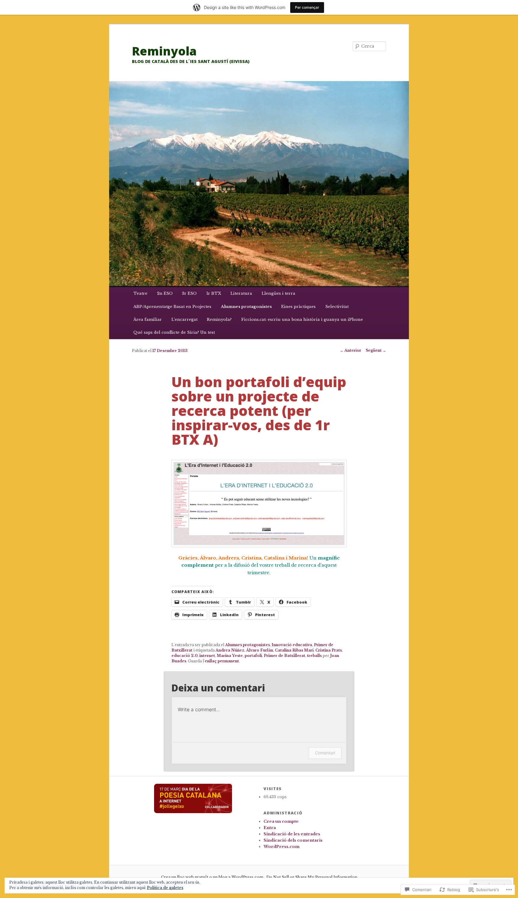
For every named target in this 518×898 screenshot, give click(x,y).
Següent (376, 350)
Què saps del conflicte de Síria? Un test (174, 332)
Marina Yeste (230, 655)
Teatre (140, 293)
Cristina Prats (328, 650)
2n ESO (165, 293)
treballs (314, 655)
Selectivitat (337, 306)
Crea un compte (281, 821)
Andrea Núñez (230, 650)
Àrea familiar (147, 319)
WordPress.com (281, 846)
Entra (269, 827)
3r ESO (189, 293)
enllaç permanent (222, 661)
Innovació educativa (292, 645)
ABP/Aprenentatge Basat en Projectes (172, 306)
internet (207, 655)
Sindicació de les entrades (291, 834)
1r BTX (213, 293)
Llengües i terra (278, 293)
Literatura (241, 293)
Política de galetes (165, 887)
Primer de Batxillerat (284, 655)
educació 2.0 (184, 655)
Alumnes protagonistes (246, 306)
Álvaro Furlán (259, 650)
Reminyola (164, 51)
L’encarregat (184, 319)
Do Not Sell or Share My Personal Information (311, 877)
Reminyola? (219, 319)
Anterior (350, 350)
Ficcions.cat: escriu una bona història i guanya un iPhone (302, 319)
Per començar (307, 7)
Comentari (325, 752)
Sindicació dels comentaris (293, 840)
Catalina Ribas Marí (294, 650)
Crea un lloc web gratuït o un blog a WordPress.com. (212, 877)
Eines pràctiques (298, 306)
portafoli (253, 655)
